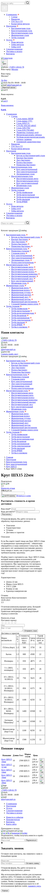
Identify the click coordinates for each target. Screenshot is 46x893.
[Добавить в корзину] (42, 760)
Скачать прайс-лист (9, 354)
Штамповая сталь (24, 185)
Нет (5, 80)
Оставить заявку (32, 863)
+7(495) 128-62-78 (16, 67)
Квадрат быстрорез (24, 158)
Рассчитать (6, 514)
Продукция (11, 151)
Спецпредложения (14, 213)
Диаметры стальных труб (27, 132)
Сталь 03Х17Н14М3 (25, 130)
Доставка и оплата (14, 215)
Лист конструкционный (26, 172)
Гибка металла (17, 211)
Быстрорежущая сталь (20, 153)
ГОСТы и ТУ (17, 146)
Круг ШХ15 (11, 466)
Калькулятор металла (20, 149)
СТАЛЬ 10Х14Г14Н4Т (26, 125)
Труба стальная (17, 190)
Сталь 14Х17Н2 (23, 128)
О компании (11, 114)
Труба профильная (24, 192)
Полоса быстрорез (24, 162)
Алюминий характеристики (28, 142)
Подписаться (31, 840)
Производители (13, 819)
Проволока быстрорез (25, 165)
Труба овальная (23, 199)
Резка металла (17, 206)
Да (2, 80)
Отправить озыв (30, 631)
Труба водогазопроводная (27, 197)
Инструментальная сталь (22, 176)
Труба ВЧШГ (22, 202)
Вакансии (15, 144)
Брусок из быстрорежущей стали (30, 155)
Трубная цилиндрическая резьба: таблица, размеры (30, 138)
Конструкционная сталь (21, 167)
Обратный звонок (8, 87)
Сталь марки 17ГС (24, 121)
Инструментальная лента (27, 178)
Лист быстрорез (23, 160)
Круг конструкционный (26, 169)
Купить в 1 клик (24, 496)
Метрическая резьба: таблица (29, 135)
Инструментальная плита (27, 181)
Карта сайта (11, 824)
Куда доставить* (8, 511)
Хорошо (5, 891)
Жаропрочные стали (20, 188)
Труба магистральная (25, 195)
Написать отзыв (8, 488)
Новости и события (14, 817)
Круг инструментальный (27, 183)
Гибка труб (16, 208)
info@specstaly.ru (14, 85)
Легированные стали (25, 174)
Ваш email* (6, 509)
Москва (14, 69)
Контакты (10, 218)
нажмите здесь (34, 886)
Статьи (14, 116)
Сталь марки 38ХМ (24, 119)
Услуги (9, 204)
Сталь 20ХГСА (23, 123)
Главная (9, 457)
